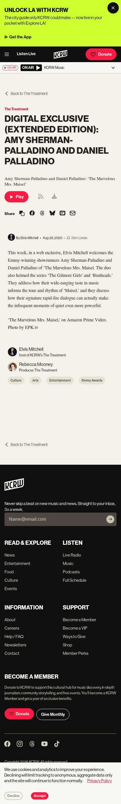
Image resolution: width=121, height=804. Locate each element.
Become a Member (79, 619)
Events (11, 588)
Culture (16, 380)
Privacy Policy (99, 780)
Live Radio (72, 555)
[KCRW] (14, 489)
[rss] (40, 198)
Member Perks (75, 653)
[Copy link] (22, 214)
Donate (105, 54)
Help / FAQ (14, 636)
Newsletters (15, 644)
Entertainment (60, 380)
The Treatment (16, 109)
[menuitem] (54, 197)
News (10, 555)
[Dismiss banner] (113, 7)
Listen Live (26, 54)
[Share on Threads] (42, 213)
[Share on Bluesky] (52, 213)
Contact (12, 653)
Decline (13, 796)
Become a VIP (75, 628)
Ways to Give (74, 636)
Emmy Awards (92, 380)
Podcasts (71, 571)
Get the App (20, 36)
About (10, 619)
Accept (40, 796)
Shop (67, 644)
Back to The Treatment (29, 93)
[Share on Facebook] (32, 213)
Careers (12, 628)
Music (68, 563)
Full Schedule (74, 580)
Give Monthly (53, 714)
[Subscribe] (110, 519)
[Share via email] (72, 214)
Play (20, 196)
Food (9, 571)
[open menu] (8, 54)
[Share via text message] (62, 213)
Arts (35, 380)
